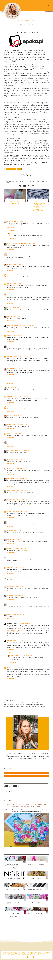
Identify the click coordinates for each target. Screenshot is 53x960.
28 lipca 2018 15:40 (24, 274)
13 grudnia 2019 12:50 (26, 655)
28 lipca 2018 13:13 (32, 243)
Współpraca (8, 773)
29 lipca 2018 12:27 (24, 346)
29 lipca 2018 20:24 (17, 415)
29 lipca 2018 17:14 (23, 396)
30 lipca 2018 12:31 (22, 499)
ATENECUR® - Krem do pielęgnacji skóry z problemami (14, 915)
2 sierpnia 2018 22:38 (27, 577)
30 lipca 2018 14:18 (17, 530)
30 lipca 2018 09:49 (19, 459)
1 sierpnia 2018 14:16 (21, 548)
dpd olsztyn (30, 673)
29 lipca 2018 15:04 (21, 379)
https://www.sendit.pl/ (13, 630)
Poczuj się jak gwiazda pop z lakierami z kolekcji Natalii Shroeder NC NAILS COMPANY (14, 902)
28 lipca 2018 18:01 (16, 294)
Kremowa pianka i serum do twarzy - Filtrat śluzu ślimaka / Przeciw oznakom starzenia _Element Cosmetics (12, 865)
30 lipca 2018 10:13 (22, 478)
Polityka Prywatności (11, 776)
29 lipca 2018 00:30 (18, 335)
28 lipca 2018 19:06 (15, 307)
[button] (39, 3)
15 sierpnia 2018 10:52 (20, 595)
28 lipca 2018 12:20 (26, 233)
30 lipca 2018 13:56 (17, 522)
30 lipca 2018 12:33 (28, 511)
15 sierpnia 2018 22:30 (18, 604)
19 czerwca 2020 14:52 (17, 667)
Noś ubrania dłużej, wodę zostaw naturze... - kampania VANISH (36, 864)
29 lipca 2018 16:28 (16, 387)
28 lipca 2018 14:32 (18, 264)
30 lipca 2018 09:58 (22, 468)
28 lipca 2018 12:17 (22, 221)
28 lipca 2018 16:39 (16, 283)
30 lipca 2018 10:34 (21, 490)
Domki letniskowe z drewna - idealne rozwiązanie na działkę (38, 180)
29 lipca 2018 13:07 (19, 368)
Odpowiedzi (12, 230)
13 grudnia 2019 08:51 (19, 640)
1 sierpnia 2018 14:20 (18, 557)
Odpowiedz (10, 227)
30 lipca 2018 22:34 (17, 539)
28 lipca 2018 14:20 (23, 254)
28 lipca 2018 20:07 (16, 316)
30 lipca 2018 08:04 (25, 450)
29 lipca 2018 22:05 (23, 424)
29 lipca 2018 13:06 (23, 356)
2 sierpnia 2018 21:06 (18, 567)
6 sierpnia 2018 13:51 (18, 586)
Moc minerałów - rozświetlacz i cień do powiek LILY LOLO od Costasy (15, 181)
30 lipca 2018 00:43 (20, 433)
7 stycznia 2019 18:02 (24, 623)
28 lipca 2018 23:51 (29, 325)
